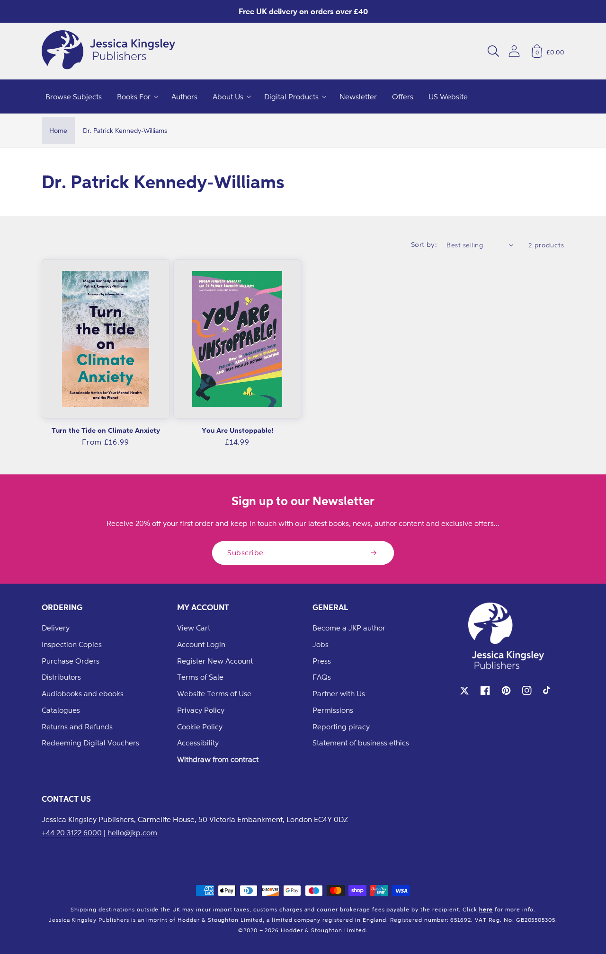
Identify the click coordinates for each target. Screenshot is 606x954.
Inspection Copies (72, 644)
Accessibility (198, 742)
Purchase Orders (70, 660)
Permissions (332, 710)
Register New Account (215, 660)
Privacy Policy (200, 710)
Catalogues (61, 710)
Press (321, 660)
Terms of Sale (200, 677)
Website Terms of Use (214, 693)
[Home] (108, 51)
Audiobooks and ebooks (83, 693)
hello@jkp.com (132, 832)
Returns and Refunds (77, 726)
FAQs (321, 677)
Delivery (56, 627)
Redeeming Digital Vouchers (90, 742)
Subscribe (245, 552)
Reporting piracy (341, 726)
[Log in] (514, 51)
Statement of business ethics (360, 742)
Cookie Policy (200, 726)
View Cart (193, 627)
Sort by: (424, 244)
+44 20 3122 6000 (72, 832)
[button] (493, 51)
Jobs (320, 644)
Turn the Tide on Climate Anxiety (106, 430)
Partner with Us (338, 693)
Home (58, 130)
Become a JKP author (348, 627)
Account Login (201, 644)
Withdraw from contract (217, 759)
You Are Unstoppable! (237, 430)
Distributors (61, 677)
